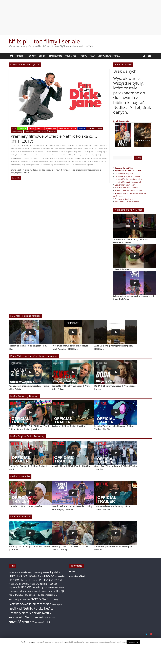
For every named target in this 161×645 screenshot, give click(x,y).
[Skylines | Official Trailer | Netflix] (73, 412)
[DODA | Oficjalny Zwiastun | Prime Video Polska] (115, 372)
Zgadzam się (133, 642)
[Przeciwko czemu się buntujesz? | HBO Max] (30, 332)
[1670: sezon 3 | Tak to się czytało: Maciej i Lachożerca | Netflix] (134, 226)
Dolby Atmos (42, 573)
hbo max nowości (58, 587)
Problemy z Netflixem (124, 199)
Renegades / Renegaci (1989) (68, 158)
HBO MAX (32, 56)
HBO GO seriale (38, 583)
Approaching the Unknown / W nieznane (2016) (64, 145)
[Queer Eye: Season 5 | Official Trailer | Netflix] (30, 453)
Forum (84, 56)
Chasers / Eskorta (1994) (68, 148)
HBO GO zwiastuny (32, 587)
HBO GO (21, 576)
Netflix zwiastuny (37, 617)
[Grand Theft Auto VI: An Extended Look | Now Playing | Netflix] (73, 493)
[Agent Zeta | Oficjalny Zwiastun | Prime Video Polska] (30, 372)
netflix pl (15, 608)
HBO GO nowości (54, 576)
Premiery (52, 132)
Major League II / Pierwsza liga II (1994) (87, 155)
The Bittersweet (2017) (95, 161)
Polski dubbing (17, 132)
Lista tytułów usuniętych (125, 185)
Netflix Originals (57, 604)
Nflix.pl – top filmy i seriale (44, 41)
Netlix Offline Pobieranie (67, 128)
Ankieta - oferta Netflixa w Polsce (128, 190)
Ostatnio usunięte (121, 121)
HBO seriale (29, 594)
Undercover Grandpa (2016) (85, 164)
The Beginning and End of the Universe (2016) (70, 161)
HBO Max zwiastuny (48, 591)
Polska (99, 128)
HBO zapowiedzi (44, 594)
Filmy (14, 128)
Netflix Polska (51, 128)
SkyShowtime (55, 56)
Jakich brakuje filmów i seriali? (127, 202)
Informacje (22, 128)
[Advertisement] (80, 17)
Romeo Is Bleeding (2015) (88, 158)
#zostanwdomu (16, 572)
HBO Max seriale (16, 591)
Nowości (82, 128)
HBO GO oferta (18, 580)
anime (30, 573)
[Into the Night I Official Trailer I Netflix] (73, 453)
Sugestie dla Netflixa (124, 168)
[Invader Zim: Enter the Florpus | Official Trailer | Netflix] (115, 412)
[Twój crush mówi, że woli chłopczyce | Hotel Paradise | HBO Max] (73, 332)
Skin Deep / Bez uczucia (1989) (42, 161)
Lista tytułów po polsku (124, 173)
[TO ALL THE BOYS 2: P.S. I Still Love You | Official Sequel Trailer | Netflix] (30, 412)
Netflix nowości (20, 604)
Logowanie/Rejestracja (109, 56)
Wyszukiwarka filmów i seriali (128, 171)
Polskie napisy (41, 132)
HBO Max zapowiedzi (32, 591)
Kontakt (72, 571)
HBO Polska (16, 594)
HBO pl (60, 591)
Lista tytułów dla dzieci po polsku (129, 179)
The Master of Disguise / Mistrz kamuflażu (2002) (57, 164)
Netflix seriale (32, 613)
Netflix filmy (50, 599)
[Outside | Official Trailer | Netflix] (30, 493)
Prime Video (70, 56)
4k (26, 572)
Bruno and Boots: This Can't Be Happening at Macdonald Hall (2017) (34, 148)
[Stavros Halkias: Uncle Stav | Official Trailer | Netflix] (115, 493)
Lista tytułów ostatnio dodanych (128, 182)
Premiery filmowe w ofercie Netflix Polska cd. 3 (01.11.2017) (54, 138)
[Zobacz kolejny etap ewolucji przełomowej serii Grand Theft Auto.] (134, 283)
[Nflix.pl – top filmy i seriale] (11, 56)
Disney (35, 573)
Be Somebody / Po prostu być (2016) (94, 145)
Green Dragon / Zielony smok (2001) (73, 152)
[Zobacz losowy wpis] (149, 56)
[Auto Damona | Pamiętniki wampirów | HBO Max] (115, 332)
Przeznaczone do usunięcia (126, 187)
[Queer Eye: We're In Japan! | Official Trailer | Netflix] (115, 453)
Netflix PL (40, 128)
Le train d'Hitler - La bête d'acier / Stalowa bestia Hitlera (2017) (50, 155)
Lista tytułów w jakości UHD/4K (127, 176)
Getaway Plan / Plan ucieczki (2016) (32, 152)
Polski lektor (29, 132)
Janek (26, 145)
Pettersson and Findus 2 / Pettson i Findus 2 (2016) (39, 158)
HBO (12, 576)
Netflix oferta (42, 604)
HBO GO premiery (19, 583)
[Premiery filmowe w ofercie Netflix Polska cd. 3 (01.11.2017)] (59, 70)
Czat (92, 56)
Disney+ (42, 56)
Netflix (19, 56)
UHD (46, 622)
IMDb (27, 600)
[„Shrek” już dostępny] (134, 256)
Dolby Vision (54, 572)
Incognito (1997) (22, 155)
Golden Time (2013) (53, 152)
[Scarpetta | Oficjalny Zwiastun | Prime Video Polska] (73, 372)
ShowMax (39, 622)
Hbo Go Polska (53, 580)
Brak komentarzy (38, 145)
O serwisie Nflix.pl (77, 576)
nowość (15, 621)
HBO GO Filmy (36, 576)
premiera (27, 622)
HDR (22, 599)
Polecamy (91, 128)
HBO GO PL (35, 580)
